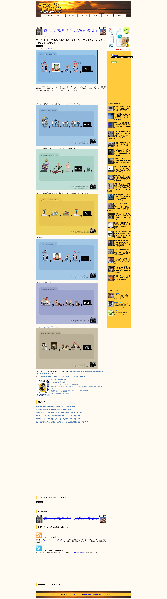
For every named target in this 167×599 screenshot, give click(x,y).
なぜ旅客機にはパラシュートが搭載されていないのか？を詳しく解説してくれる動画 (122, 116)
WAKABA (117, 311)
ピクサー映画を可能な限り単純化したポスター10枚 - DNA (53, 409)
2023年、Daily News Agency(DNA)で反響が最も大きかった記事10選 (122, 160)
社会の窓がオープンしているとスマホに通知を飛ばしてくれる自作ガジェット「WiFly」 (122, 197)
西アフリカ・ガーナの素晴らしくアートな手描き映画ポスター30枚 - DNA (58, 419)
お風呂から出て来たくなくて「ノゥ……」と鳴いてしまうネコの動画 (122, 108)
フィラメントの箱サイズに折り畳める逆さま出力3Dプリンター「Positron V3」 (122, 260)
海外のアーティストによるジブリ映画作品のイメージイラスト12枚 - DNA (58, 416)
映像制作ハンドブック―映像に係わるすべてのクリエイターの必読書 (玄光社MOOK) (71, 390)
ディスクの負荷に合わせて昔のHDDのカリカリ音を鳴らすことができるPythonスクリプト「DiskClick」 (118, 135)
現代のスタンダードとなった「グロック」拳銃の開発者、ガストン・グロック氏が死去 (122, 169)
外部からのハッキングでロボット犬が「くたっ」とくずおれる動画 (122, 277)
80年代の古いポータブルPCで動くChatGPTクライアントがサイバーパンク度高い (122, 216)
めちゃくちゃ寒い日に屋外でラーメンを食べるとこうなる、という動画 (122, 144)
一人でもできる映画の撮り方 (60, 379)
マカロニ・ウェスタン (44, 327)
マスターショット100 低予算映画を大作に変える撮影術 (64, 384)
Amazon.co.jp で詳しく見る (59, 382)
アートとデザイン (42, 37)
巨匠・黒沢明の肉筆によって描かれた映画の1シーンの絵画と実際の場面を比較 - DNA (62, 422)
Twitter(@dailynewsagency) (92, 594)
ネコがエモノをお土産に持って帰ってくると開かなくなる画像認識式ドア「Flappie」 (122, 152)
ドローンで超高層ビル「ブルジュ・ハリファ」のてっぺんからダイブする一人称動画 (122, 252)
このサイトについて (76, 594)
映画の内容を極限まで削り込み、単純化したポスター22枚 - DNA (55, 406)
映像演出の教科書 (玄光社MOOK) (59, 391)
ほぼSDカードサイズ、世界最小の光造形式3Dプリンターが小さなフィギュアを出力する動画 (122, 234)
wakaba (50, 48)
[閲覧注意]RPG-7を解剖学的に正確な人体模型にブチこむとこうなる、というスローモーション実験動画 (118, 187)
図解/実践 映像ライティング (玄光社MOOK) (61, 393)
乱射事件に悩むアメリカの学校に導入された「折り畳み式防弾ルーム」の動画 (122, 225)
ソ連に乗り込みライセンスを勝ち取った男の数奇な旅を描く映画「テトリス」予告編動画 (122, 243)
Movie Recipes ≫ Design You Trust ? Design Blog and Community (63, 376)
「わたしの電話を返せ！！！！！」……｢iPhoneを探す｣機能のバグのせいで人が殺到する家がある (118, 207)
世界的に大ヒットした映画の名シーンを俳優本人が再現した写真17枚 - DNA (59, 412)
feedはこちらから (119, 55)
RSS (104, 594)
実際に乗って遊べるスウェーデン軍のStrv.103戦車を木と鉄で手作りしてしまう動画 (122, 177)
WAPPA (116, 302)
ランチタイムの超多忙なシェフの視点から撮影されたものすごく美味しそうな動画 (122, 269)
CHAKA (116, 293)
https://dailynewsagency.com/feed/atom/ (52, 541)
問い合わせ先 (111, 594)
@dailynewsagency (79, 552)
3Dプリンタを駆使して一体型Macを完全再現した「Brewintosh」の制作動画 (122, 125)
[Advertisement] (83, 22)
